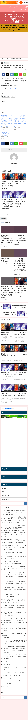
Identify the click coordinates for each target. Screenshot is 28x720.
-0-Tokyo (7, 62)
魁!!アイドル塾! (5, 686)
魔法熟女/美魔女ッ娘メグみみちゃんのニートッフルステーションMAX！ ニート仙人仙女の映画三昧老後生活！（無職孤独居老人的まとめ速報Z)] (13, 541)
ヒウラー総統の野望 (6, 683)
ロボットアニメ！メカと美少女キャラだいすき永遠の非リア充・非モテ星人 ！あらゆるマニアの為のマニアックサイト (13, 583)
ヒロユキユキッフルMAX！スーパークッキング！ (13, 672)
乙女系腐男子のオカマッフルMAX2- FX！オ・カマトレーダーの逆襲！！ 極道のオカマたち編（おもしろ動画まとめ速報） (13, 547)
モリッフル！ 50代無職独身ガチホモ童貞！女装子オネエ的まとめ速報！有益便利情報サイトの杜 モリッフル (14, 642)
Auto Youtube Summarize (15, 88)
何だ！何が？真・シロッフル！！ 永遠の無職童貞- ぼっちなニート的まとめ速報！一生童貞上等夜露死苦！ (13, 568)
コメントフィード (6, 495)
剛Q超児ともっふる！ (6, 678)
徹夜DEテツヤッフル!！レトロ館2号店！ (11, 675)
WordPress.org (5, 499)
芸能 (2, 62)
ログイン (4, 488)
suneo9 (14, 163)
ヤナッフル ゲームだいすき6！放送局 (10, 680)
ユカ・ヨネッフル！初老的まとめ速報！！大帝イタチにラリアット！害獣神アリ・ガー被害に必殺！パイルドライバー (13, 607)
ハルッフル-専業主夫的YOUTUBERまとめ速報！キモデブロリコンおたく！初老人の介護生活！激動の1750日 (13, 589)
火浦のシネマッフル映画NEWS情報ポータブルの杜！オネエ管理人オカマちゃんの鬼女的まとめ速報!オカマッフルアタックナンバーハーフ (13, 601)
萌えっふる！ (4, 661)
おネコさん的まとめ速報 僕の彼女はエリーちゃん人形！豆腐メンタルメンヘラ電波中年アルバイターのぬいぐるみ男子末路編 (13, 512)
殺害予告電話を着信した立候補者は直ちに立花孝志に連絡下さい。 (6, 134)
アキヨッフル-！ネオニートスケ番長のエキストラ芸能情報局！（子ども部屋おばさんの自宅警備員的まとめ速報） (13, 628)
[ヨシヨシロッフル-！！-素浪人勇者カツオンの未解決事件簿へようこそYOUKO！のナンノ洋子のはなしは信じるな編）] (13, 635)
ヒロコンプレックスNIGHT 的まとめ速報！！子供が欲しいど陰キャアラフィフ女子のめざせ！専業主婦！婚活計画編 (13, 656)
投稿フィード (5, 491)
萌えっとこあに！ (5, 664)
